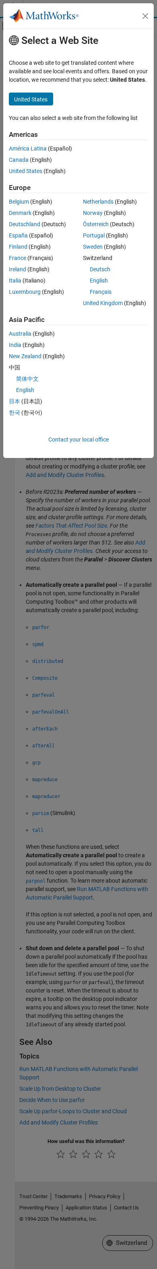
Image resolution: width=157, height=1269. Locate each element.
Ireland (17, 269)
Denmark (20, 213)
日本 (14, 401)
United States (25, 171)
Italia (15, 280)
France (17, 258)
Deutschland (24, 224)
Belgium (19, 201)
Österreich (96, 224)
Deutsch (100, 269)
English (99, 280)
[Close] (145, 16)
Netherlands (98, 201)
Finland (18, 246)
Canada (19, 160)
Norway (93, 213)
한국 (14, 412)
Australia (20, 333)
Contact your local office (78, 439)
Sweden (93, 246)
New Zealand (25, 356)
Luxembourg (25, 292)
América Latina (28, 148)
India (15, 345)
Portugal (94, 235)
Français (101, 292)
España (18, 235)
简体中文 (27, 379)
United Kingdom (103, 303)
